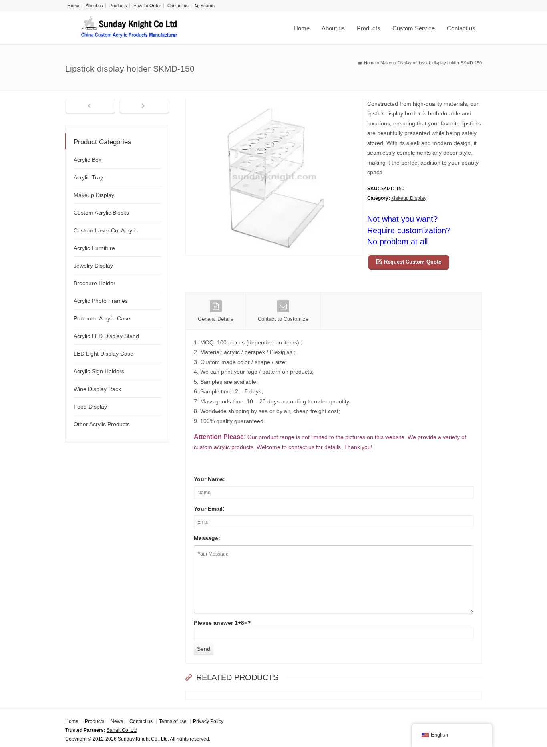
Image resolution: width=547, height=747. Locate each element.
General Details (215, 319)
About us (94, 5)
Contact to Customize (283, 319)
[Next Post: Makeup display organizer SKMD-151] (144, 106)
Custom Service (413, 28)
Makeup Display (408, 198)
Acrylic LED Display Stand (106, 336)
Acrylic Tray (88, 177)
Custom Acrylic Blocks (101, 212)
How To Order (147, 5)
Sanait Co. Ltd (122, 730)
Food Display (90, 406)
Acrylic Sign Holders (99, 371)
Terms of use (173, 721)
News (117, 721)
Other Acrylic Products (102, 424)
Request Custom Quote (412, 262)
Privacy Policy (208, 721)
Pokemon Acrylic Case (102, 318)
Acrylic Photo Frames (101, 301)
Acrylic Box (87, 160)
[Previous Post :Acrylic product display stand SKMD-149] (90, 106)
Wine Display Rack (97, 389)
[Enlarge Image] (274, 104)
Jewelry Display (93, 265)
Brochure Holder (94, 283)
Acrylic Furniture (94, 248)
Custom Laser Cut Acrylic (105, 230)
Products (118, 5)
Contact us (178, 5)
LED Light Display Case (103, 353)
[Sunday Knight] (129, 28)
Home (73, 5)
